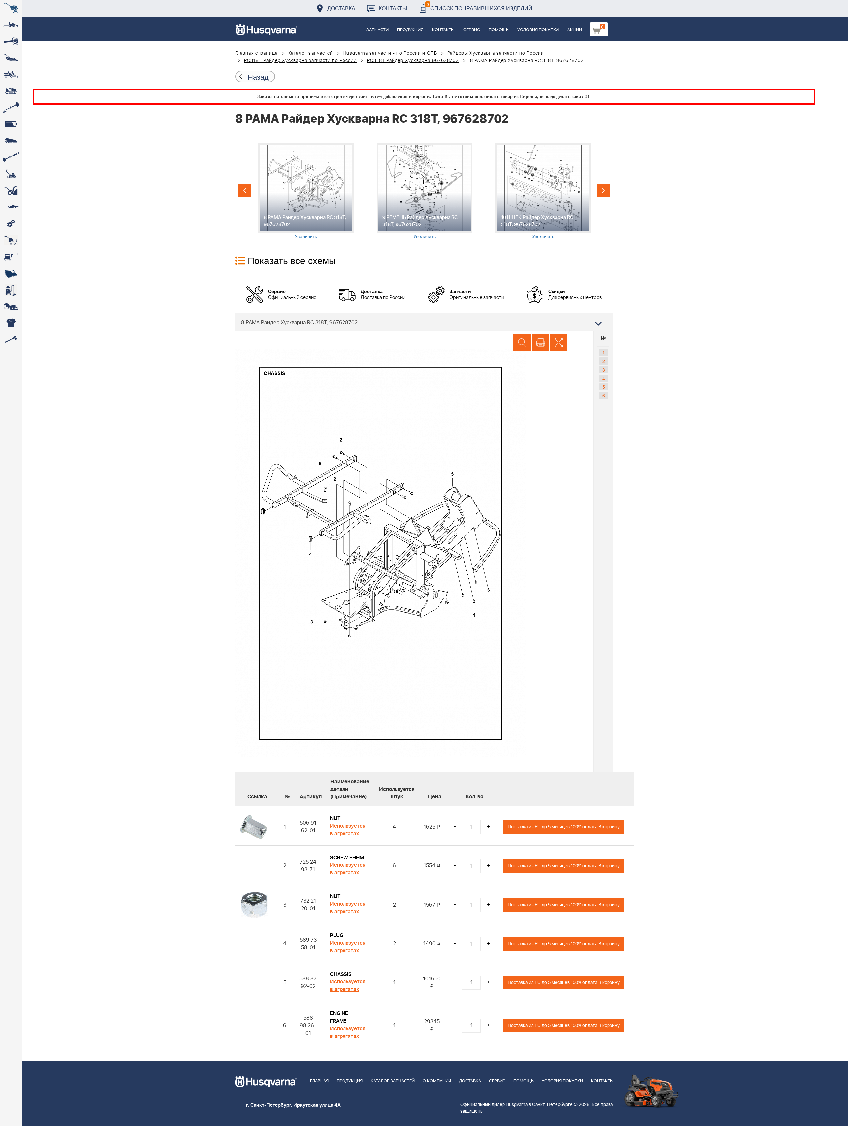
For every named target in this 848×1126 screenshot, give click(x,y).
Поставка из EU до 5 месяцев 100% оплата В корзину (564, 826)
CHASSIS (341, 974)
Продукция (410, 30)
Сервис (471, 30)
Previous (244, 190)
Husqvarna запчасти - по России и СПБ (390, 53)
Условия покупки (538, 30)
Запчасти (377, 30)
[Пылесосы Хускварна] (11, 290)
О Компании (437, 1081)
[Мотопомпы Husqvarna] (11, 273)
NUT (335, 818)
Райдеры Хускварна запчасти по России (495, 53)
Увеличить (306, 236)
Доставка (341, 8)
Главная (319, 1081)
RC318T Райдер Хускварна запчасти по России (300, 60)
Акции (574, 30)
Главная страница (256, 53)
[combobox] (424, 322)
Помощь (499, 30)
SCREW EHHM (347, 857)
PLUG (336, 935)
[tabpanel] (305, 191)
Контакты (393, 8)
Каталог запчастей (310, 53)
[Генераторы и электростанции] (11, 240)
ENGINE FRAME (339, 1017)
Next (603, 190)
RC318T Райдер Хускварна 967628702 (413, 60)
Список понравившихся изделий (479, 6)
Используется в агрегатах (347, 830)
